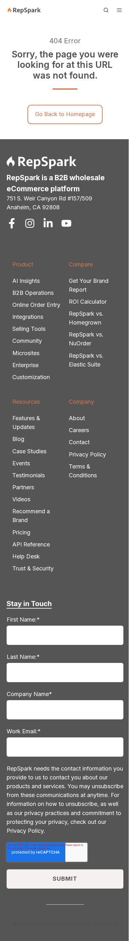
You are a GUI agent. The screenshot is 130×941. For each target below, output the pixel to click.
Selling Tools (28, 328)
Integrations (27, 316)
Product (22, 264)
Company (81, 401)
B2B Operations (33, 292)
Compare (81, 264)
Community (27, 340)
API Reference (31, 544)
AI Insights (26, 280)
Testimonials (28, 475)
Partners (23, 487)
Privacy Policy (87, 454)
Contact (79, 442)
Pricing (21, 532)
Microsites (25, 353)
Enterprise (25, 365)
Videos (21, 499)
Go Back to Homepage (65, 114)
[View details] (12, 223)
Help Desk (26, 556)
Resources (26, 401)
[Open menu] (119, 10)
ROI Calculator (88, 301)
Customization (31, 377)
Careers (79, 430)
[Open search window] (106, 10)
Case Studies (29, 451)
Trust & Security (33, 568)
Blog (18, 439)
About (77, 418)
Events (21, 463)
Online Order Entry (36, 304)
